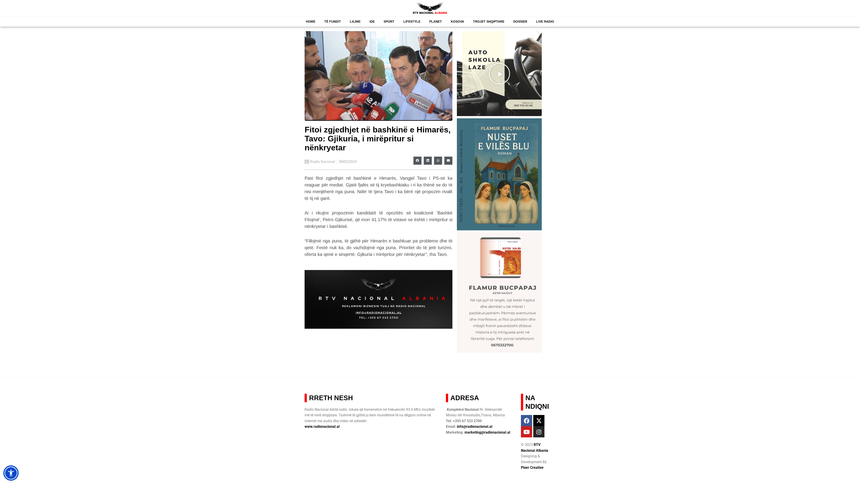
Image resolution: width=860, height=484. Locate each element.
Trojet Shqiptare (488, 21)
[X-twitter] (538, 420)
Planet (435, 21)
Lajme (355, 21)
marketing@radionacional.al (487, 432)
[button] (417, 161)
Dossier (520, 21)
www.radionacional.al (322, 426)
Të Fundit (332, 21)
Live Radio (545, 21)
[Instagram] (538, 431)
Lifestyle (411, 21)
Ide (372, 21)
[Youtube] (526, 431)
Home (310, 21)
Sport (389, 21)
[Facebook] (526, 420)
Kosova (457, 21)
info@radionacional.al (474, 426)
